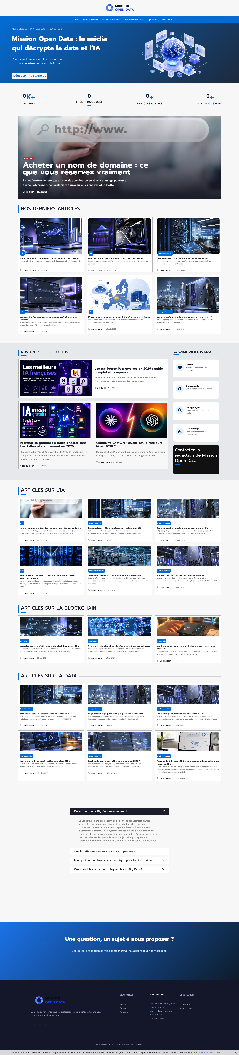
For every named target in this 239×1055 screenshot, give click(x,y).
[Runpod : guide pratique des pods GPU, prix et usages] (119, 236)
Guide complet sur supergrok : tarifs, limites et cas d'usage (49, 258)
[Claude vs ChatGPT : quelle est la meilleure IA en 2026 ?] (131, 420)
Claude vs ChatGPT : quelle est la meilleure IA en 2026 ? (129, 445)
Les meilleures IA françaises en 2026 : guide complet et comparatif (129, 370)
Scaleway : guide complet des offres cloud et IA (180, 575)
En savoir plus (206, 1052)
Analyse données (90, 20)
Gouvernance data (111, 20)
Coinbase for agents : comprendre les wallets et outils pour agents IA (186, 647)
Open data (152, 20)
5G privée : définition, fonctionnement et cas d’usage (114, 575)
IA (68, 20)
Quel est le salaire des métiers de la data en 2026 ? (114, 760)
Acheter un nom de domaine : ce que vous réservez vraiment (85, 168)
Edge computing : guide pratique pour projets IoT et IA (184, 316)
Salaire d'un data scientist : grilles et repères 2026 (45, 760)
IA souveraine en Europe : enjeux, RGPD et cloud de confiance (119, 316)
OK (218, 1052)
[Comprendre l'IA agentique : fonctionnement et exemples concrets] (51, 295)
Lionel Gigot (28, 192)
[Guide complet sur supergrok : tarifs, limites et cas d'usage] (51, 236)
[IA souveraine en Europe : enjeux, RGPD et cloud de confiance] (119, 295)
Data (76, 20)
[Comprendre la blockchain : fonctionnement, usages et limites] (119, 626)
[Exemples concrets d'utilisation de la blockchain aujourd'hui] (51, 626)
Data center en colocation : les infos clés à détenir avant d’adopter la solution (47, 577)
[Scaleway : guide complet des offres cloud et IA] (188, 556)
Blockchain (166, 20)
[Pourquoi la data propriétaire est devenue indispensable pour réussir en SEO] (188, 741)
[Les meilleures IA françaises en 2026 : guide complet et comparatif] (56, 378)
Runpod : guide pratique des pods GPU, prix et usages (115, 258)
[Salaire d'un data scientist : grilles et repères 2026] (51, 741)
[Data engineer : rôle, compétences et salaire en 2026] (188, 236)
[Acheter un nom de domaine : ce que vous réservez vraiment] (51, 508)
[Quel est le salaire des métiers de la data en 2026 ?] (119, 741)
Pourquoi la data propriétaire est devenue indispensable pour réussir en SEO (188, 762)
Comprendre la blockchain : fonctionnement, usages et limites (119, 645)
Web (21, 523)
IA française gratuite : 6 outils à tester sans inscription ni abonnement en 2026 (53, 445)
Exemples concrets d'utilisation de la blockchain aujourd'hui (49, 645)
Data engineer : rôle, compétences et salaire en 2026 (183, 258)
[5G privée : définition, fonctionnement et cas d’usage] (119, 556)
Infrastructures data (134, 20)
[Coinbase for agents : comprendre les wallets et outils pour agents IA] (188, 626)
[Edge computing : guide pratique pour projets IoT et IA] (188, 295)
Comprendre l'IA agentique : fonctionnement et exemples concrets (48, 318)
